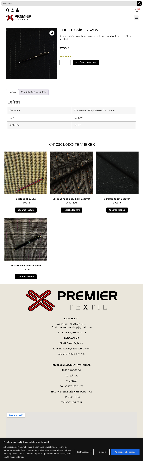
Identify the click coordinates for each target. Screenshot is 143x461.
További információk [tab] (33, 92)
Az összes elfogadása (125, 452)
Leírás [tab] (12, 92)
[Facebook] (7, 10)
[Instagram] (12, 10)
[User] (17, 10)
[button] (136, 17)
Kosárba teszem (85, 62)
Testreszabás (83, 452)
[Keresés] (139, 3)
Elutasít (102, 452)
